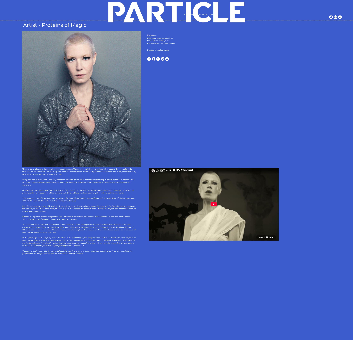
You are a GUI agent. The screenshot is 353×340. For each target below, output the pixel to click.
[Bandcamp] (340, 17)
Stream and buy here (165, 38)
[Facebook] (331, 17)
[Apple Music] (167, 59)
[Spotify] (162, 59)
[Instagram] (335, 17)
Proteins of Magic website (158, 50)
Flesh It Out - (152, 38)
